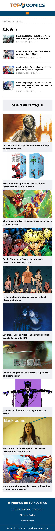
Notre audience (27, 520)
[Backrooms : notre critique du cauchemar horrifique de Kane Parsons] (27, 431)
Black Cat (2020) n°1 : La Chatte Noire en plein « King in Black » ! (33, 52)
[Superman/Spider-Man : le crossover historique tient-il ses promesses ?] (27, 469)
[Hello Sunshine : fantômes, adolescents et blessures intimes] (27, 279)
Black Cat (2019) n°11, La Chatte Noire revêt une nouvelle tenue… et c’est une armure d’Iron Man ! (34, 85)
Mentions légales (27, 515)
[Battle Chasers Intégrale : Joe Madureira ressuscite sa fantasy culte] (27, 242)
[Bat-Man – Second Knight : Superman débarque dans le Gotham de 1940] (27, 317)
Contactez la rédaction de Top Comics (27, 509)
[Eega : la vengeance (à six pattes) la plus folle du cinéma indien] (27, 355)
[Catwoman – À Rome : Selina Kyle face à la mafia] (27, 393)
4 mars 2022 (22, 42)
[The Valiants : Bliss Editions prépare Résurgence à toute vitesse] (27, 204)
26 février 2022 (23, 57)
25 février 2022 (23, 73)
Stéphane (34, 42)
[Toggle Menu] (27, 13)
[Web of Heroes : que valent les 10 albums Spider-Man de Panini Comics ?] (27, 166)
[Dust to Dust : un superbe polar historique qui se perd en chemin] (27, 128)
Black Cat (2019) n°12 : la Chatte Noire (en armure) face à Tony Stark (33, 68)
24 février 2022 (23, 91)
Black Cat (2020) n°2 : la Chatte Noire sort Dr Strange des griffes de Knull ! (33, 37)
